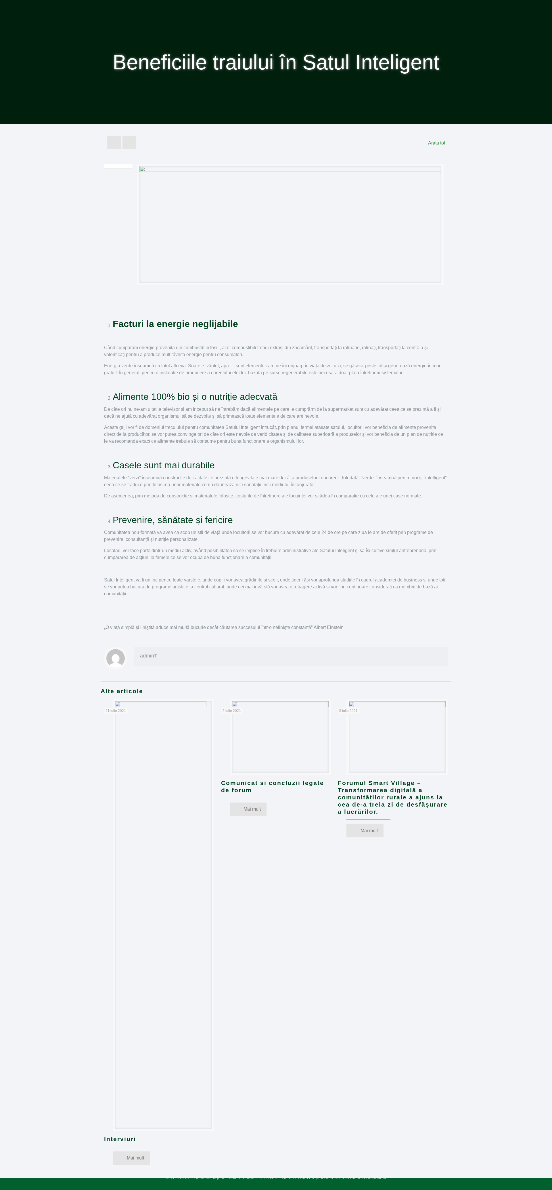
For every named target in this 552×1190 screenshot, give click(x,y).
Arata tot (436, 142)
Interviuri (120, 1139)
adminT (148, 656)
